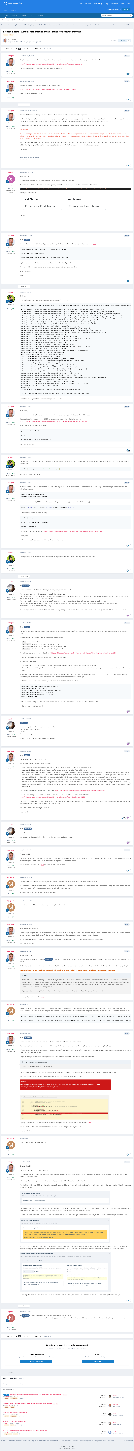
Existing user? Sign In (113, 9)
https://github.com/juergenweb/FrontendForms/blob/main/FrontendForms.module (48, 89)
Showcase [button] (88, 4)
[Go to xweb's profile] (11, 179)
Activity (14, 15)
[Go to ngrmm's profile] (11, 1318)
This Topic (123, 15)
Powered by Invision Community (67, 1448)
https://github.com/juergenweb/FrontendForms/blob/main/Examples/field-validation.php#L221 (52, 797)
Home (5, 10)
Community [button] (98, 4)
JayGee (115, 1395)
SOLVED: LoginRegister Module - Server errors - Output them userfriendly (25, 1430)
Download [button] (114, 4)
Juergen (13, 40)
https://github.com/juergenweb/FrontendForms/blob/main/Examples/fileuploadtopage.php (51, 64)
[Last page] (40, 49)
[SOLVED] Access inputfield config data (15, 1412)
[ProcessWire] (13, 3)
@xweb (27, 239)
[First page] (3, 49)
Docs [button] (128, 4)
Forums (13, 10)
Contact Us (63, 1446)
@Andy (27, 627)
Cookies (71, 1446)
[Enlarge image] (64, 204)
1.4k (9, 71)
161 (9, 597)
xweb (10, 173)
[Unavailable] (65, 1099)
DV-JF (6, 1432)
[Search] (131, 15)
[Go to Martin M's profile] (11, 884)
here (94, 244)
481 (9, 1327)
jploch (6, 1414)
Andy (10, 582)
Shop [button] (122, 4)
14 (9, 188)
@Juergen (26, 586)
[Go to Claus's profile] (11, 299)
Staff (13, 20)
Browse (5, 15)
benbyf (7, 1423)
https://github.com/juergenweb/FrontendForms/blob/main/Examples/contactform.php (73, 531)
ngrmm (10, 1312)
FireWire (7, 1396)
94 (9, 308)
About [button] (80, 4)
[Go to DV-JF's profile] (110, 1432)
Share (114, 40)
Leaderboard (40, 15)
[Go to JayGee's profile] (110, 1396)
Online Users (23, 20)
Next (36, 48)
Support (23, 15)
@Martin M (48, 959)
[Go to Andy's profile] (11, 588)
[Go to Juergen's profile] (5, 41)
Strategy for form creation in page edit (14, 1421)
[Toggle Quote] (22, 975)
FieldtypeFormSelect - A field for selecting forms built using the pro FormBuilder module (36, 1394)
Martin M (10, 878)
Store (31, 15)
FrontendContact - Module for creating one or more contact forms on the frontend (27, 1403)
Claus (10, 292)
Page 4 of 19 (47, 48)
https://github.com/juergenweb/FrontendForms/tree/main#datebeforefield (80, 790)
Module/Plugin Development (31, 42)
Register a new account (36, 1361)
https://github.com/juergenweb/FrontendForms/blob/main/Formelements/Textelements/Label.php (53, 421)
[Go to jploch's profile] (110, 1414)
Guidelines (5, 20)
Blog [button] (106, 4)
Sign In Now (97, 1361)
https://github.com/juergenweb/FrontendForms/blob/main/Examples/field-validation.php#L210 (83, 653)
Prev (7, 48)
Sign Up (126, 9)
